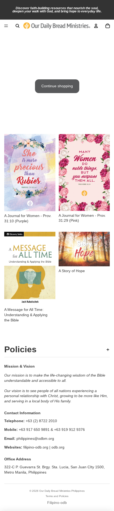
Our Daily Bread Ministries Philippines (62, 490)
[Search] (17, 26)
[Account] (96, 26)
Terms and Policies (57, 496)
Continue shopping (57, 86)
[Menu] (6, 26)
